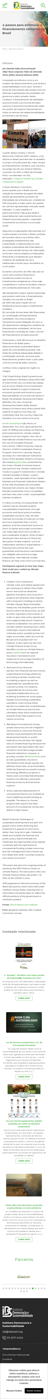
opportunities (20, 462)
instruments (33, 756)
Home (4, 49)
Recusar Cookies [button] (14, 1391)
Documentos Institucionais (15, 1354)
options (17, 652)
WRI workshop (12, 423)
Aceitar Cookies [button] (34, 1391)
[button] (3, 1288)
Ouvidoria (7, 1359)
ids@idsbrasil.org (12, 1331)
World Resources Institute (23, 904)
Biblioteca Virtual (16, 49)
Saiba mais (24, 998)
